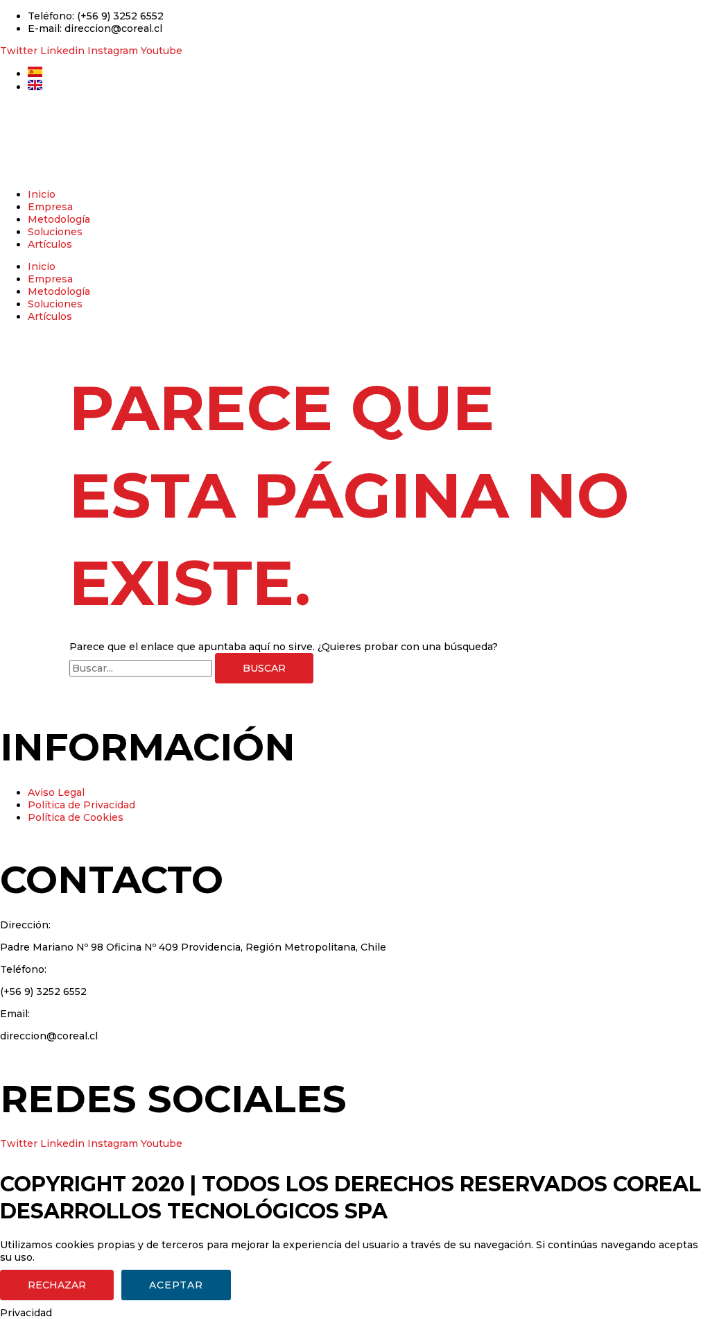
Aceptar (176, 1285)
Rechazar (57, 1285)
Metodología (59, 219)
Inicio (41, 194)
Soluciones (55, 231)
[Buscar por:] (142, 668)
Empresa (50, 207)
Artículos (50, 244)
